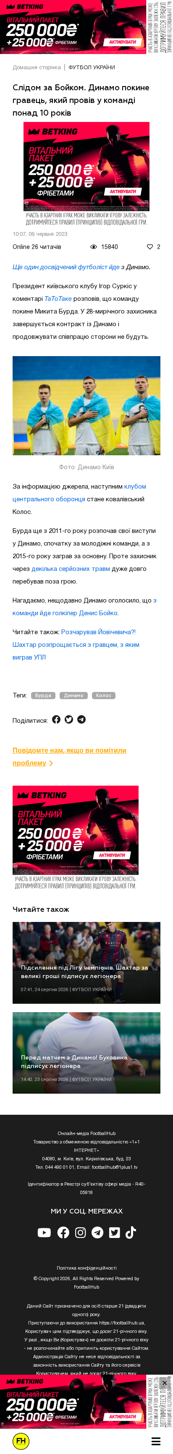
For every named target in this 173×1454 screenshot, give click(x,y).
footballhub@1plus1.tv (115, 1167)
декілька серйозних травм (70, 569)
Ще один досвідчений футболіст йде (66, 267)
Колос (103, 695)
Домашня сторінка (37, 67)
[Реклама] (86, 27)
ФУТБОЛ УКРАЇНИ (91, 67)
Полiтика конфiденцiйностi (87, 1268)
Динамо (74, 695)
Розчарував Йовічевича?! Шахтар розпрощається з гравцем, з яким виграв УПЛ (76, 645)
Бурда (43, 695)
